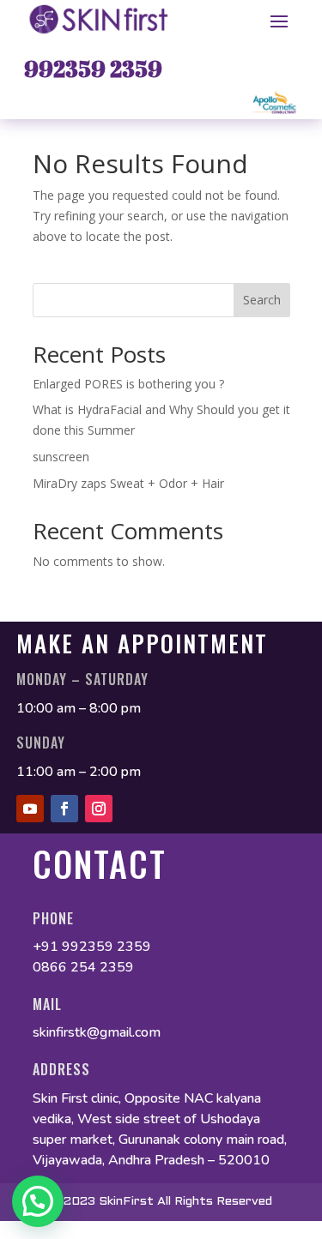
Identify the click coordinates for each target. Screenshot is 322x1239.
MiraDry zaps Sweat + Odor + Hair (128, 483)
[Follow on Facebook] (64, 808)
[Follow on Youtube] (30, 808)
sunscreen (63, 456)
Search (262, 300)
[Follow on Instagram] (98, 808)
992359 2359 (93, 68)
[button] (38, 1201)
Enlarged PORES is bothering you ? (128, 384)
